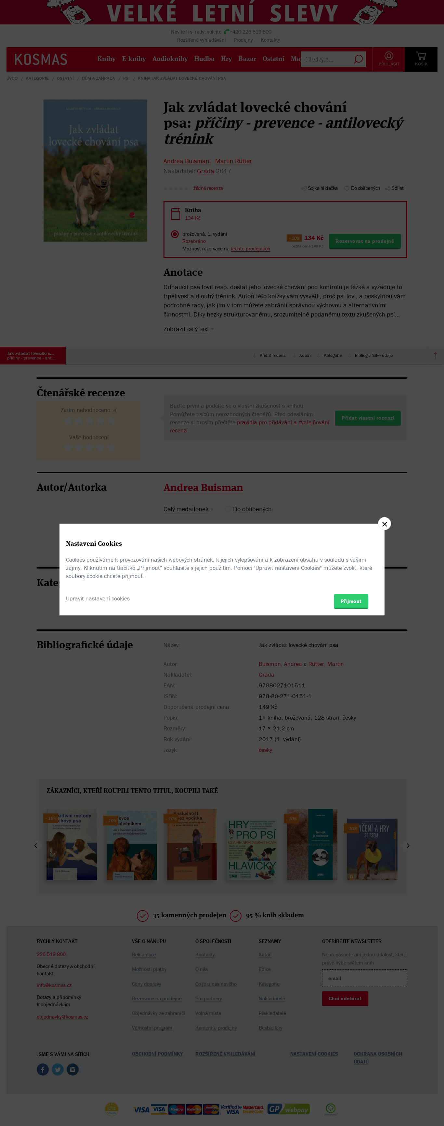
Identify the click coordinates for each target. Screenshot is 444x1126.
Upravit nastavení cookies (98, 598)
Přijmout (351, 601)
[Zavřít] (384, 523)
